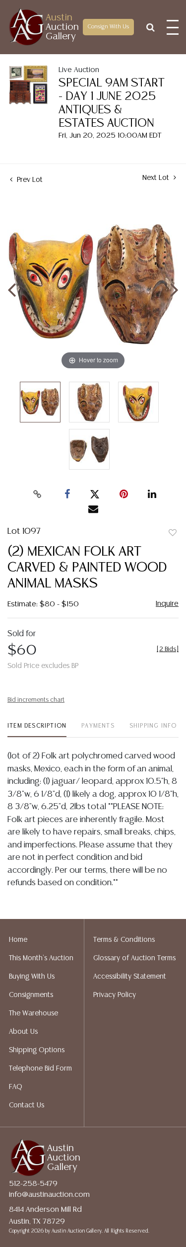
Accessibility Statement (129, 976)
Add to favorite (173, 533)
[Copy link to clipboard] (37, 494)
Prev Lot (29, 179)
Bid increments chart (35, 700)
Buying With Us (32, 976)
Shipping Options (36, 1050)
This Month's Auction (41, 958)
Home (18, 939)
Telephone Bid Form (40, 1068)
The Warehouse (33, 1013)
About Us (23, 1031)
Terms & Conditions (124, 939)
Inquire (167, 603)
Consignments (31, 995)
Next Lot (156, 177)
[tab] (36, 730)
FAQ (15, 1086)
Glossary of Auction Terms (134, 958)
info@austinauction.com (49, 1194)
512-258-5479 (33, 1183)
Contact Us (26, 1105)
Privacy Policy (114, 995)
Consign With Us (108, 26)
